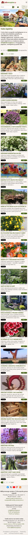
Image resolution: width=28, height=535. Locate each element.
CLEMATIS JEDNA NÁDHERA (9, 100)
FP (17, 487)
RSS (20, 487)
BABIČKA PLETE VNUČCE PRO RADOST (12, 180)
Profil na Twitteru (14, 514)
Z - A (6, 50)
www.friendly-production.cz (14, 498)
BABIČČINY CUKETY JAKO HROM (10, 472)
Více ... (24, 80)
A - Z (2, 50)
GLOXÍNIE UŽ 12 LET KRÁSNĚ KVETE (11, 339)
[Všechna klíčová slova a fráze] (18, 7)
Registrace (24, 8)
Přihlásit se (24, 6)
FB (7, 487)
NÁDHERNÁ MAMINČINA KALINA (11, 153)
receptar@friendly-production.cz (14, 500)
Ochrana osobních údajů (16, 533)
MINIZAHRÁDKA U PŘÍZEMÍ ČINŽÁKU (12, 313)
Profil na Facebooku (14, 512)
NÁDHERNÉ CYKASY (6, 74)
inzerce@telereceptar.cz (14, 527)
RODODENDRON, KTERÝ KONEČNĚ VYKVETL (14, 127)
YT (14, 487)
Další (12, 54)
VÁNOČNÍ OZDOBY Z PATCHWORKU (11, 392)
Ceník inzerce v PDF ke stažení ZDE (14, 524)
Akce (6, 17)
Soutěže (6, 14)
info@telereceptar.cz (7, 43)
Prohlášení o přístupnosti (10, 532)
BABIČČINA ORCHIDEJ (7, 445)
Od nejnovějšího (12, 50)
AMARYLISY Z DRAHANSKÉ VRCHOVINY (12, 260)
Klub (6, 19)
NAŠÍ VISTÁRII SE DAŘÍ (8, 286)
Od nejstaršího (22, 50)
